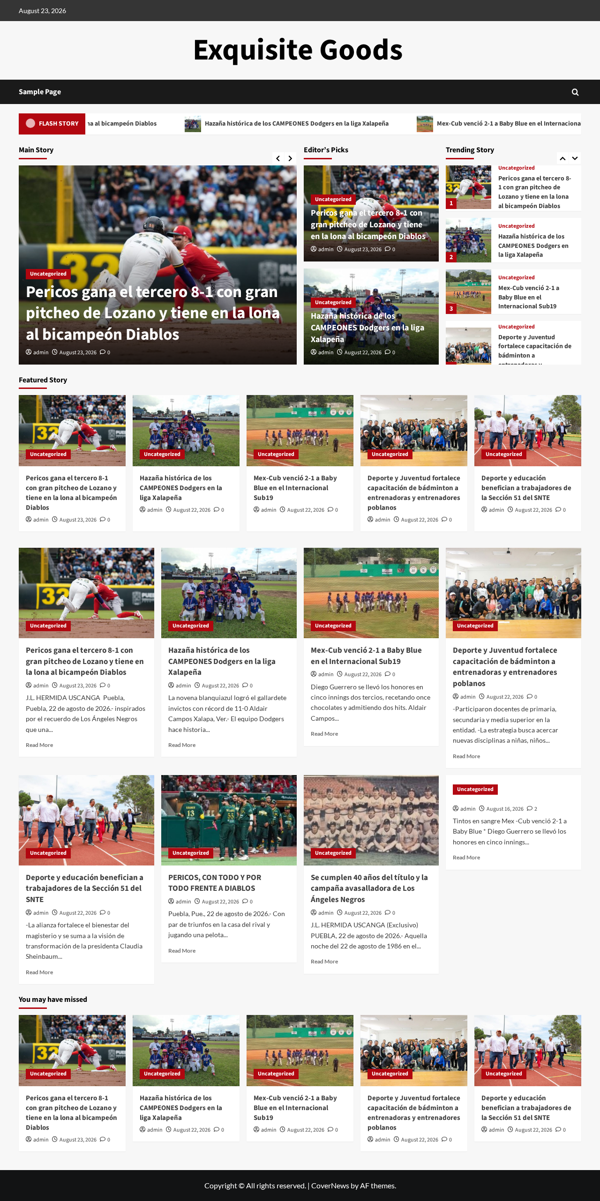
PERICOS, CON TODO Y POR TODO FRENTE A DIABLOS (214, 883)
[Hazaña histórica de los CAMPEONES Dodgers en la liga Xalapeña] (468, 240)
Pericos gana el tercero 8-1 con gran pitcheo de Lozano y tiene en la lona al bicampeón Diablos (153, 313)
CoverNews (330, 1185)
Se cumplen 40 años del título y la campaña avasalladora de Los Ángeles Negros (369, 889)
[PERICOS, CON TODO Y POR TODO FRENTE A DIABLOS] (229, 820)
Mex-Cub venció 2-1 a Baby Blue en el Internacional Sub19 (462, 123)
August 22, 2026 (363, 353)
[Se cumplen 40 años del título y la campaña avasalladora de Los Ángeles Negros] (371, 820)
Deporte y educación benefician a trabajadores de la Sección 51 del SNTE (526, 488)
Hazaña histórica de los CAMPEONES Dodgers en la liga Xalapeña (239, 123)
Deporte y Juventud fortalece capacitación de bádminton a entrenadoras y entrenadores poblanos (414, 493)
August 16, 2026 (505, 809)
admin (41, 353)
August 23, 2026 (78, 353)
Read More (39, 744)
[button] (575, 92)
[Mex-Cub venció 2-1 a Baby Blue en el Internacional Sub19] (468, 291)
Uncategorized (48, 274)
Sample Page (40, 92)
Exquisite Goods (298, 50)
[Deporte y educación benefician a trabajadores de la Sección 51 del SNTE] (527, 430)
